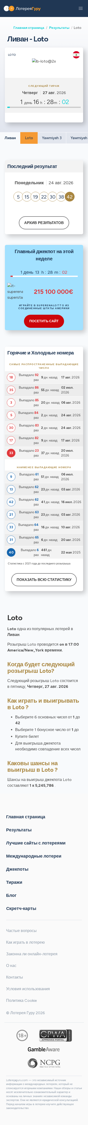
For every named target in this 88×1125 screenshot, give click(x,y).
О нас (11, 965)
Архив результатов (44, 223)
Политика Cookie (21, 1000)
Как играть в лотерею (25, 942)
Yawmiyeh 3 (52, 138)
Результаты (59, 28)
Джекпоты (17, 869)
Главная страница (28, 28)
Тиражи (14, 882)
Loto (29, 138)
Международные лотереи (33, 856)
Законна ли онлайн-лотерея (31, 954)
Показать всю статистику (44, 580)
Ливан (10, 138)
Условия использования (28, 989)
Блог (11, 895)
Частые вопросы (21, 930)
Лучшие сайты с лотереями (36, 842)
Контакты (14, 977)
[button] (81, 8)
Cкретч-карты (21, 908)
